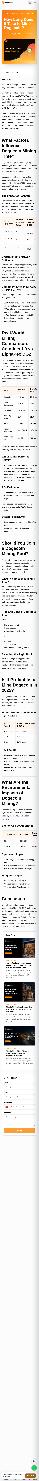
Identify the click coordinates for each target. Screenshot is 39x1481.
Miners (6, 34)
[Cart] (30, 2)
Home (6, 13)
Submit (19, 1130)
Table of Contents (11, 72)
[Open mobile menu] (35, 2)
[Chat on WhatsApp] (34, 1468)
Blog (12, 13)
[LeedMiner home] (14, 2)
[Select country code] (9, 1106)
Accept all (30, 1476)
